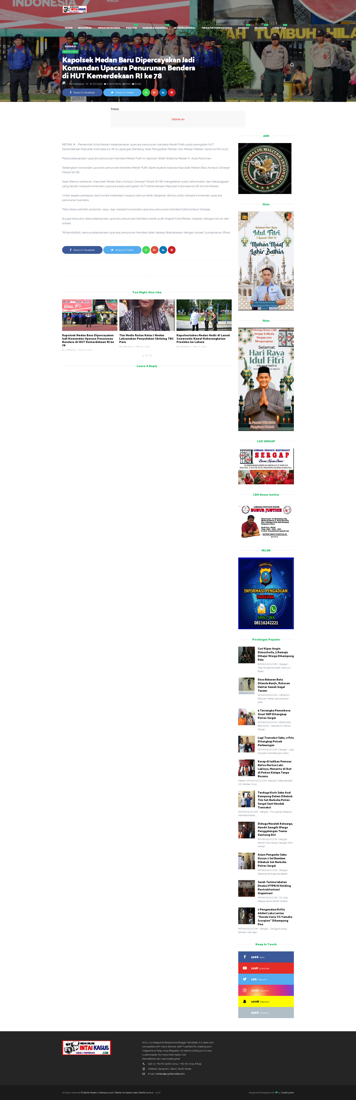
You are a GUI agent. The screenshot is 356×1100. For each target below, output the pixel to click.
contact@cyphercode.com (170, 1073)
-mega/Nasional (109, 27)
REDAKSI (70, 46)
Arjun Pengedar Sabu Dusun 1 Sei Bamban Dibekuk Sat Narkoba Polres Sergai (272, 860)
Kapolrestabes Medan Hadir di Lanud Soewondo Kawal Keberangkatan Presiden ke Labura (145, 338)
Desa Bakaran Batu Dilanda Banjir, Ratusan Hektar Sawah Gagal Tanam (274, 685)
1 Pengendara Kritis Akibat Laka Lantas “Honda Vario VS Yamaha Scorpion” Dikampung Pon (275, 917)
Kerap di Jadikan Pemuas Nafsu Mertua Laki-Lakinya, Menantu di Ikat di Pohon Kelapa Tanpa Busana (275, 769)
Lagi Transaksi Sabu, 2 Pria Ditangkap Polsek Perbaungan (276, 741)
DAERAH (243, 27)
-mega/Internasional (217, 27)
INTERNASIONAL (185, 27)
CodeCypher (287, 1092)
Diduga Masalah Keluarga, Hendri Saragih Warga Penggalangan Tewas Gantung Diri (275, 829)
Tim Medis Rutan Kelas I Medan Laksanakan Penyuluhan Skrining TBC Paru (89, 338)
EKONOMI (261, 27)
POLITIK (131, 27)
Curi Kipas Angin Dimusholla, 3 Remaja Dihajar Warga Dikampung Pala (276, 654)
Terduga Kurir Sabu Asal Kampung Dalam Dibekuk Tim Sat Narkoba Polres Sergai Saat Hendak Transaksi (275, 800)
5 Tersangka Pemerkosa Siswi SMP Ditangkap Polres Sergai (274, 714)
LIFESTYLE (279, 27)
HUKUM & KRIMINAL (155, 27)
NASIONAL (85, 27)
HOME (68, 27)
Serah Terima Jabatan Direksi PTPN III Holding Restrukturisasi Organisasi (274, 887)
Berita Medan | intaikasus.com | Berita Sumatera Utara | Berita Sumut (118, 1092)
